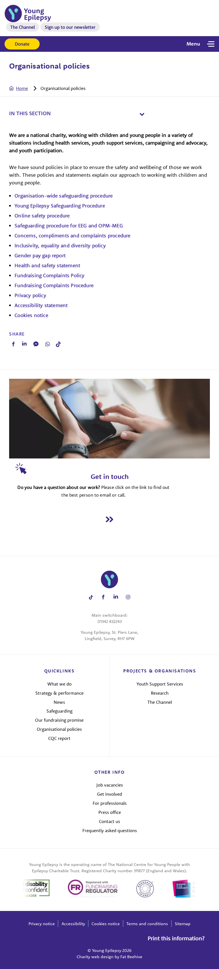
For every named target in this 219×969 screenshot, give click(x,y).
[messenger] (36, 344)
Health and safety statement (47, 265)
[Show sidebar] (141, 114)
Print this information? (176, 938)
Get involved (109, 794)
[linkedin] (24, 344)
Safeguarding (59, 711)
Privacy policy (30, 295)
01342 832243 (110, 621)
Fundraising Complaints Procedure (54, 285)
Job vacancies (109, 785)
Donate (22, 44)
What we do (59, 684)
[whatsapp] (47, 344)
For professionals (110, 803)
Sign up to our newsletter (70, 27)
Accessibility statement (41, 305)
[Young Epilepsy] (28, 13)
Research (160, 693)
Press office (109, 812)
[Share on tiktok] (91, 597)
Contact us (109, 821)
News (59, 702)
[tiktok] (58, 344)
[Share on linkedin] (115, 597)
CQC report (59, 738)
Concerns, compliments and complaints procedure (72, 235)
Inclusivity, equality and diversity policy (60, 245)
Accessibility (73, 923)
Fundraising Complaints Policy (49, 275)
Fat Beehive (131, 956)
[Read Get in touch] (109, 519)
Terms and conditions (147, 923)
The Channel (22, 27)
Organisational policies (59, 729)
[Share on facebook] (103, 597)
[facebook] (13, 344)
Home (22, 88)
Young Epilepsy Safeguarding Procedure (60, 205)
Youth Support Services (160, 684)
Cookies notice (31, 315)
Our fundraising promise (59, 720)
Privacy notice (42, 923)
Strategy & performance (59, 693)
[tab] (24, 88)
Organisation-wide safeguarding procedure (64, 195)
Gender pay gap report (40, 255)
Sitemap (182, 923)
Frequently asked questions (109, 830)
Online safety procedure (42, 215)
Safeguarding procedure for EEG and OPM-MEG (69, 225)
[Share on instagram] (128, 597)
